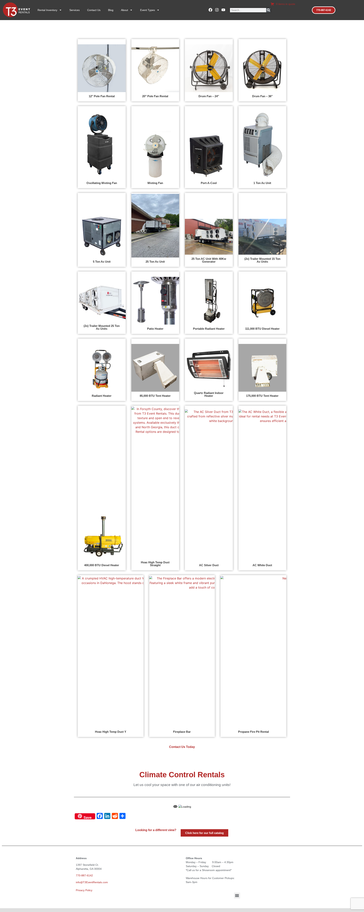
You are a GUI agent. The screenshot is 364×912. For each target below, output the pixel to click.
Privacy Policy (84, 890)
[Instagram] (217, 10)
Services (74, 10)
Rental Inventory (47, 10)
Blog (110, 10)
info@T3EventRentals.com (92, 882)
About (124, 10)
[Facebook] (210, 10)
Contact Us (93, 10)
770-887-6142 (84, 875)
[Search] (268, 10)
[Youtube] (223, 10)
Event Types (147, 10)
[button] (237, 895)
